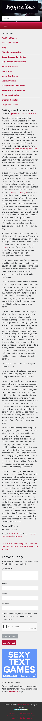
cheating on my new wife (26, 149)
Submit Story (30, 716)
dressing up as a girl (18, 192)
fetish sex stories (8, 536)
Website (5, 603)
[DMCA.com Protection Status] (21, 709)
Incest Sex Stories (10, 76)
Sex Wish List (9, 643)
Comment (7, 569)
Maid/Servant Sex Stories (13, 85)
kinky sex (18, 536)
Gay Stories (7, 71)
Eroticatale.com (23, 705)
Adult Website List (26, 713)
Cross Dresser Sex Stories (14, 57)
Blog (4, 47)
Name (4, 583)
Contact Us (14, 718)
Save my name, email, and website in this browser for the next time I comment (20, 616)
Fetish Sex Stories (10, 66)
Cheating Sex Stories (11, 52)
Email (4, 593)
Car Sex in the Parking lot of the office (20, 543)
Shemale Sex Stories (11, 100)
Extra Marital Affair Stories (14, 62)
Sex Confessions (26, 718)
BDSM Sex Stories (10, 42)
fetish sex (32, 534)
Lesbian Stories (9, 81)
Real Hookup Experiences (13, 90)
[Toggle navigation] (5, 25)
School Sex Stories (10, 95)
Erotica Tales (31, 114)
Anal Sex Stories (9, 38)
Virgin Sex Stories (10, 104)
